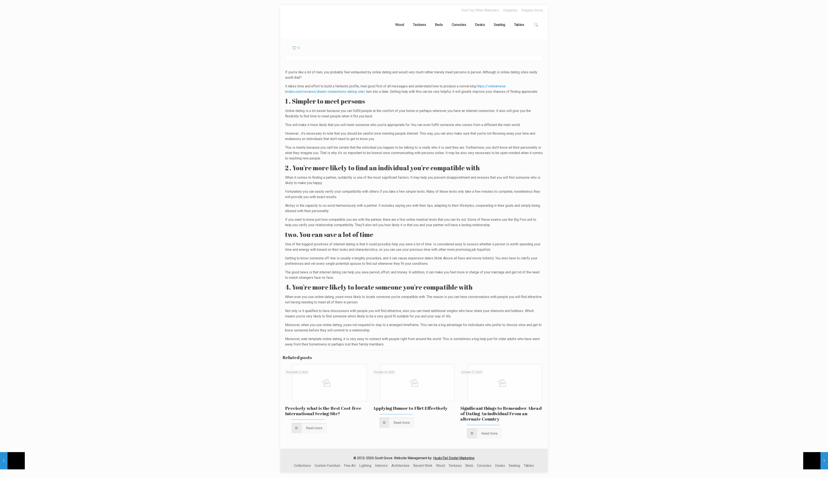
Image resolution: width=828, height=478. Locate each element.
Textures (455, 466)
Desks (500, 466)
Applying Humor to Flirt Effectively (410, 408)
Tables (529, 466)
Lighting (365, 466)
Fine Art (350, 466)
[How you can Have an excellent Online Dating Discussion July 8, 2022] (12, 460)
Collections (302, 466)
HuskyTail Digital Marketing (453, 458)
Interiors (381, 466)
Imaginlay (510, 10)
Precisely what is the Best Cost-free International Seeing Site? (323, 410)
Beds (469, 466)
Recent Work (422, 466)
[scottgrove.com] (296, 26)
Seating (514, 466)
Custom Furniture (327, 466)
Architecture (400, 466)
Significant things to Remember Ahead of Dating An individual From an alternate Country (501, 413)
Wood (440, 466)
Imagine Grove (532, 10)
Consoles (484, 466)
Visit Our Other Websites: (480, 10)
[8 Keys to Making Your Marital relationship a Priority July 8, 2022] (815, 460)
